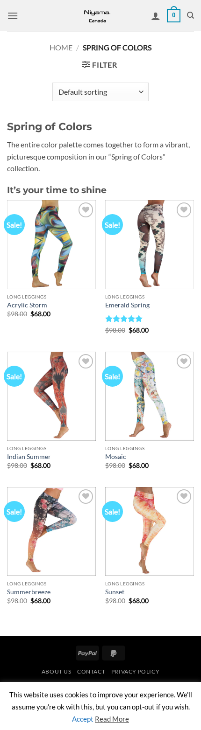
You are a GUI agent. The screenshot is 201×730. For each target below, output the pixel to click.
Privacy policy (135, 671)
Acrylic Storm (27, 305)
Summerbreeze (28, 592)
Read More (112, 719)
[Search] (190, 15)
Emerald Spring (127, 305)
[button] (12, 15)
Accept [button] (82, 719)
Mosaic (115, 456)
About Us (57, 671)
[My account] (155, 16)
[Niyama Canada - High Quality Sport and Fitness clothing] (97, 15)
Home (61, 47)
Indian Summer (29, 456)
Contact (91, 671)
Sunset (114, 592)
